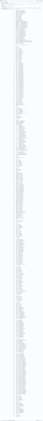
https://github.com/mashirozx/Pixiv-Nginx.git (7, 3)
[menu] (37, 420)
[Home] (1, 0)
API (41, 420)
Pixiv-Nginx (6, 2)
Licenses (40, 420)
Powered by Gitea (3, 420)
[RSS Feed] (29, 2)
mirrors (3, 2)
